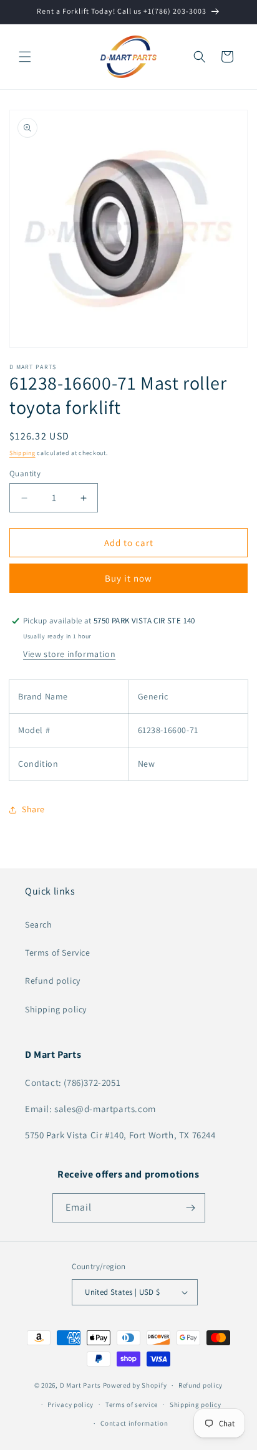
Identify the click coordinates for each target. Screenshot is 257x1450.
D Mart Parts (80, 1385)
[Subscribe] (191, 1207)
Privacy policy (70, 1404)
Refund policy (52, 980)
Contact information (134, 1423)
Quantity (25, 473)
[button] (25, 56)
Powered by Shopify (135, 1385)
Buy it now (128, 578)
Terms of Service (57, 952)
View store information (69, 654)
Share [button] (33, 809)
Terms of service (131, 1404)
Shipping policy (56, 1009)
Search (38, 924)
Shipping (22, 453)
